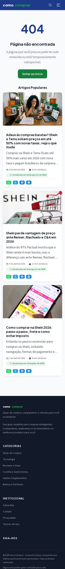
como (16, 5)
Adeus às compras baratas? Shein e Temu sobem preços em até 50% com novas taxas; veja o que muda (31, 141)
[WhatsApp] (8, 182)
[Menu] (58, 5)
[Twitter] (15, 182)
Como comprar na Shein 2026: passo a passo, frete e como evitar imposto (29, 331)
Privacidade (9, 518)
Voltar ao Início (32, 73)
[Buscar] (50, 5)
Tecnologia (9, 459)
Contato (7, 511)
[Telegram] (28, 182)
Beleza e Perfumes (13, 484)
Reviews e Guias (12, 465)
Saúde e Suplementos (15, 478)
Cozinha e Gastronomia (15, 472)
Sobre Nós (8, 505)
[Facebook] (22, 182)
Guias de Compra (12, 453)
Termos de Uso (11, 524)
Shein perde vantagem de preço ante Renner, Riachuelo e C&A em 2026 (31, 237)
